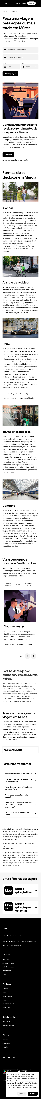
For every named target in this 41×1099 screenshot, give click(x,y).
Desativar (22, 1094)
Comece (8, 155)
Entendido (32, 1094)
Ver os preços (10, 74)
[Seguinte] (33, 656)
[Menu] (38, 3)
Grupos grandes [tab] (8, 584)
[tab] (36, 584)
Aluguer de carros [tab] (29, 584)
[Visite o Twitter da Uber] (18, 1057)
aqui (34, 1087)
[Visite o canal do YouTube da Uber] (8, 1057)
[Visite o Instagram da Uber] (13, 1057)
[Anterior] (27, 656)
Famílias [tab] (18, 584)
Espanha (6, 11)
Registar (31, 3)
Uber (5, 3)
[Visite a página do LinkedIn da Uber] (3, 1057)
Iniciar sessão (21, 3)
